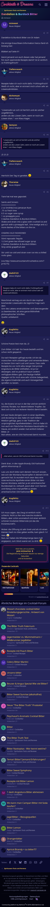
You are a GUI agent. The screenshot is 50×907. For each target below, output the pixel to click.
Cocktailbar (17, 618)
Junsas (9, 708)
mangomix (11, 643)
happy (9, 830)
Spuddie (10, 751)
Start (31, 899)
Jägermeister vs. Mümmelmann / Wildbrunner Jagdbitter (24, 638)
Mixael (9, 653)
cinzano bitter (14, 672)
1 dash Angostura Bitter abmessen (25, 792)
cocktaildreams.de (42, 597)
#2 (48, 79)
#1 (48, 33)
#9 (48, 399)
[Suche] (39, 4)
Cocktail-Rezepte (19, 653)
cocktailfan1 (11, 784)
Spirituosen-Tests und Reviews (26, 629)
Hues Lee (10, 719)
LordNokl (10, 729)
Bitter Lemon (14, 827)
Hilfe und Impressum (19, 899)
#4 (48, 135)
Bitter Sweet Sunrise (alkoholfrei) (24, 694)
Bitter (10, 726)
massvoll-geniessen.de (38, 890)
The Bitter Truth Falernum (21, 626)
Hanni (9, 819)
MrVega (10, 794)
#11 (47, 508)
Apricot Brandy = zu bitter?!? (21, 849)
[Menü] (46, 4)
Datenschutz (35, 896)
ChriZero (10, 629)
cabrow (9, 762)
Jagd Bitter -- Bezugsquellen (21, 816)
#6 (48, 192)
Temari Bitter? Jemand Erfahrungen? (26, 759)
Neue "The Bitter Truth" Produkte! (25, 705)
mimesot (7, 18)
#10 (47, 451)
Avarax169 (11, 697)
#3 (48, 105)
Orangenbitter (14, 838)
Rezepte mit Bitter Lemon (20, 781)
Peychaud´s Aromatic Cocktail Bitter (26, 716)
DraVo (9, 852)
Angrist (9, 618)
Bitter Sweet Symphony (19, 770)
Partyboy (10, 740)
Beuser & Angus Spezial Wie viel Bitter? (27, 683)
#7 (48, 283)
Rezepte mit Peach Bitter (20, 650)
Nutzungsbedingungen (18, 896)
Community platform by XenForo (23, 905)
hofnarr (10, 686)
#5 (48, 171)
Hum (9, 773)
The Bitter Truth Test (17, 737)
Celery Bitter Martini (17, 661)
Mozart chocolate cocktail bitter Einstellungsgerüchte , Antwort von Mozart (25, 612)
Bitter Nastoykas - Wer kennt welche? (26, 748)
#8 (48, 339)
